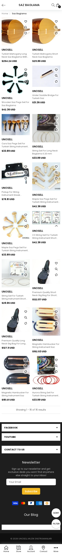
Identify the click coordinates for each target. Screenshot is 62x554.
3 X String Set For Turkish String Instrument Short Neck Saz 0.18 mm (45, 237)
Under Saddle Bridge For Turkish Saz (45, 97)
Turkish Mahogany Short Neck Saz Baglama (45, 55)
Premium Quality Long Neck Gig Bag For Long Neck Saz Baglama (13, 342)
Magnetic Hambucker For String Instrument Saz (45, 346)
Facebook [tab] (11, 427)
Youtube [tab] (10, 437)
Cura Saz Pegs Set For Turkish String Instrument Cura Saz (15, 145)
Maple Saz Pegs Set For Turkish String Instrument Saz (45, 201)
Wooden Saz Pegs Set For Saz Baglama (15, 104)
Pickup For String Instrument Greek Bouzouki (11, 194)
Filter (56, 523)
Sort (56, 512)
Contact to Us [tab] (14, 449)
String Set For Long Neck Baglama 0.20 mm (45, 152)
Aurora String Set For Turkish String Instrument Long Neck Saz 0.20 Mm (45, 394)
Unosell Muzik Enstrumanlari (35, 538)
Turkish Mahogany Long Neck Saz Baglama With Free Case (14, 55)
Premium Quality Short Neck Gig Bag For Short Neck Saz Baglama (44, 294)
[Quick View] (25, 27)
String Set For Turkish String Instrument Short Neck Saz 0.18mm (14, 297)
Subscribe (31, 491)
